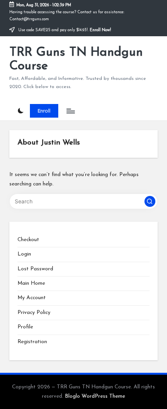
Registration (32, 341)
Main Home (31, 283)
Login (24, 254)
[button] (44, 110)
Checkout (28, 239)
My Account (31, 297)
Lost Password (35, 268)
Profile (25, 327)
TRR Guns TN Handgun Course (76, 59)
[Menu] (70, 111)
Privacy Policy (33, 312)
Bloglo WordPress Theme (95, 396)
